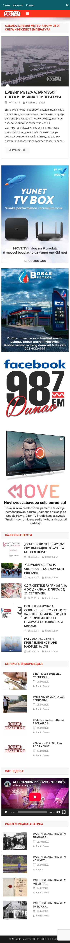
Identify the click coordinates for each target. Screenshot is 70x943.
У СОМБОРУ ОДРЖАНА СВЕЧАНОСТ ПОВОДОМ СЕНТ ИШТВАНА (44, 568)
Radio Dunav (51, 557)
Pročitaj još (18, 150)
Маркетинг (18, 5)
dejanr (39, 869)
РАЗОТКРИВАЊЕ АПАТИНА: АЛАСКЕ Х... (49, 858)
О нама (6, 5)
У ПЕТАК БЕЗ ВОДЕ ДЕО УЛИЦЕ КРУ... (47, 675)
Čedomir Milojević (35, 102)
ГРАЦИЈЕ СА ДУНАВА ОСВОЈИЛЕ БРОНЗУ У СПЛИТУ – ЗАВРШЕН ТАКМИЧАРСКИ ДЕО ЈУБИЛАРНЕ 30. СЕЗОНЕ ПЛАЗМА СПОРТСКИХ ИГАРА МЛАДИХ (46, 616)
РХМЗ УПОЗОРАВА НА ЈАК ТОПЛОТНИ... (48, 698)
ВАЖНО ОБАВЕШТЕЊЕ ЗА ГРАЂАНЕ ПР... (48, 722)
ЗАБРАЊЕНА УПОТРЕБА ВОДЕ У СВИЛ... (47, 745)
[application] (35, 797)
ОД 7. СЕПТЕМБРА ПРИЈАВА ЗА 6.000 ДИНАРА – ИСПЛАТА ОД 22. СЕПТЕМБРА (45, 589)
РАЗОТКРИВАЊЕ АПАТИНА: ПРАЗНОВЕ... (49, 835)
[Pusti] (6, 812)
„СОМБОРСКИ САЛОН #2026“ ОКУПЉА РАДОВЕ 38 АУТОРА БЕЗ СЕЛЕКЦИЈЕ (44, 548)
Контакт (30, 5)
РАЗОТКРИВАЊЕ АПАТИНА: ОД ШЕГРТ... (49, 882)
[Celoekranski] (64, 812)
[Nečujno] (58, 812)
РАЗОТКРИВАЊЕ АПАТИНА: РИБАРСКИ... (49, 905)
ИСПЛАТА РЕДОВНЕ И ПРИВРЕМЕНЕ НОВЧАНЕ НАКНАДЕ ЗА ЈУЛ (40, 642)
